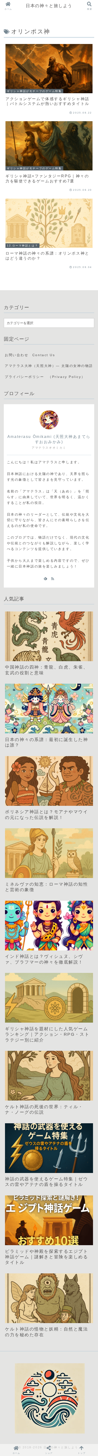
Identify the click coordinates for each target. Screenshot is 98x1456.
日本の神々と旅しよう (49, 5)
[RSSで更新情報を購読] (52, 578)
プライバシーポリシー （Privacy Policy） (45, 377)
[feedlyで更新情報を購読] (45, 578)
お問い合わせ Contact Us (30, 355)
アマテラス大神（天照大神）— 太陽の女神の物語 (49, 366)
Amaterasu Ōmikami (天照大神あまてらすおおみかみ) (49, 439)
